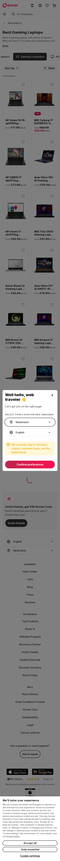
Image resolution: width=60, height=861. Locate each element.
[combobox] (30, 422)
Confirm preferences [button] (30, 464)
